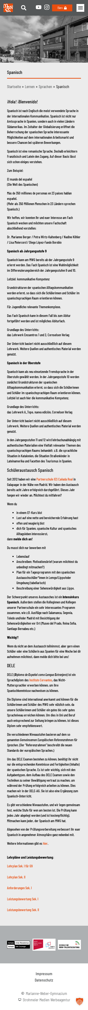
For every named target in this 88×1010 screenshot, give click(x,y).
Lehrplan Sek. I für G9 (20, 866)
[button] (24, 8)
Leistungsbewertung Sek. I (22, 899)
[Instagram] (47, 7)
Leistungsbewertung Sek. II (23, 910)
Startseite (14, 86)
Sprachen (45, 86)
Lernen (30, 86)
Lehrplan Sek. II (16, 877)
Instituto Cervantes (40, 680)
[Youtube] (39, 7)
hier (45, 843)
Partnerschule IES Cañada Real (54, 479)
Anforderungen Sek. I (19, 888)
